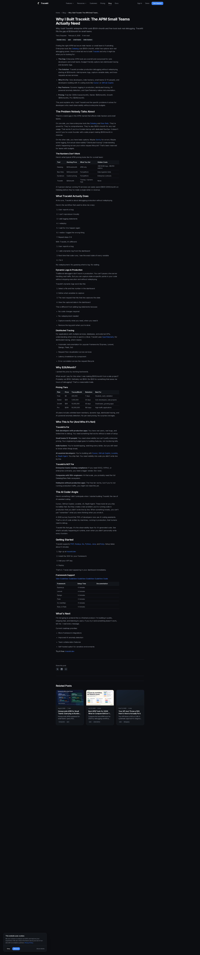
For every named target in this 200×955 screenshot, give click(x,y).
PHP (72, 544)
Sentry (98, 140)
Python (88, 544)
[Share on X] (57, 669)
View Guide (60, 579)
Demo (147, 3)
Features (69, 3)
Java (94, 544)
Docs (116, 3)
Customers (93, 3)
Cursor (96, 83)
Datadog (75, 48)
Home (58, 13)
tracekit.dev (71, 551)
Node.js (78, 544)
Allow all (16, 948)
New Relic (105, 123)
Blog (110, 3)
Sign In (139, 3)
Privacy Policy (29, 943)
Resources (81, 3)
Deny (8, 948)
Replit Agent (63, 456)
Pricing (102, 3)
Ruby (102, 544)
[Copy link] (66, 669)
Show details (40, 948)
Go (83, 544)
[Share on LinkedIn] (61, 669)
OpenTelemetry (108, 337)
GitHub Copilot (107, 83)
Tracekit (96, 51)
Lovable (114, 453)
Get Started (157, 3)
